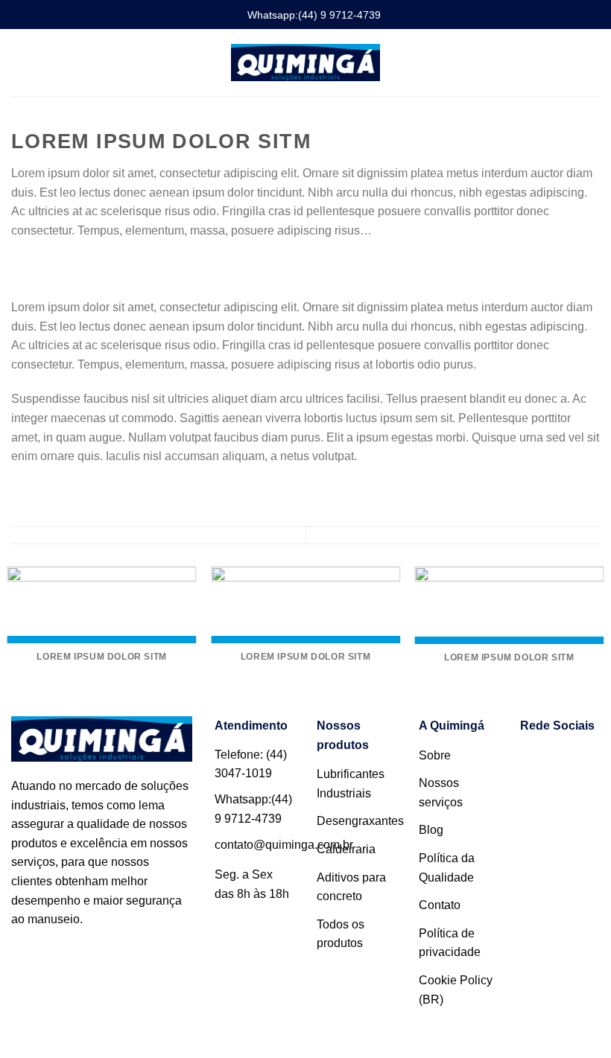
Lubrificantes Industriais (350, 784)
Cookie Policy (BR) (456, 990)
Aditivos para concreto (351, 887)
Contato (439, 905)
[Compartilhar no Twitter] (57, 266)
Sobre (435, 755)
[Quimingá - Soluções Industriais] (305, 62)
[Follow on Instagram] (575, 760)
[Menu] (20, 62)
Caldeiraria (346, 849)
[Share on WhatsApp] (20, 266)
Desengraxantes (360, 821)
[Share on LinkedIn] (111, 266)
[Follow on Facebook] (538, 760)
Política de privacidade (450, 943)
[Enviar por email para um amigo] (74, 266)
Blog (431, 829)
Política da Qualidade (447, 868)
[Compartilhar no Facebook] (39, 266)
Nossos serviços (441, 793)
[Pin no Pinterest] (93, 266)
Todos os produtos (340, 934)
